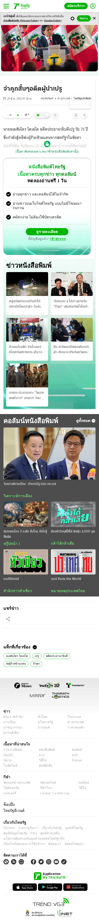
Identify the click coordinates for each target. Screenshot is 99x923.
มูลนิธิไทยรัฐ (69, 819)
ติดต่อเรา (49, 835)
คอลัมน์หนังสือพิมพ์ (29, 411)
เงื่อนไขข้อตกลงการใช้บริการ (21, 835)
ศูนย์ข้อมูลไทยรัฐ (13, 825)
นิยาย (7, 752)
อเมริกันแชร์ (11, 570)
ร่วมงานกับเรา (26, 819)
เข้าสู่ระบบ (79, 227)
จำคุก (9, 655)
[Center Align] (94, 18)
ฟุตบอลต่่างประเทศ (15, 774)
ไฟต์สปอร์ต (10, 779)
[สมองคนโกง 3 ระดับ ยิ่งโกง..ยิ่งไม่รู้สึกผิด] (25, 505)
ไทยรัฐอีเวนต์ (12, 802)
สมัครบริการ (77, 6)
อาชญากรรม (11, 719)
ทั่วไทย (41, 708)
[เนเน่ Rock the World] (73, 552)
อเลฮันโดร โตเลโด (15, 647)
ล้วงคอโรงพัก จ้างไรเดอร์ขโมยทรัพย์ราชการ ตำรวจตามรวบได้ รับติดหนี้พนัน (25, 341)
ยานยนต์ (42, 719)
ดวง (40, 746)
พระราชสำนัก (11, 708)
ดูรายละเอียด (29, 228)
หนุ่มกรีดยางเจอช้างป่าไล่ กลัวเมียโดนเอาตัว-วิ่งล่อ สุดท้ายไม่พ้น (25, 295)
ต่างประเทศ (65, 98)
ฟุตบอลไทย (44, 774)
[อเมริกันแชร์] (25, 552)
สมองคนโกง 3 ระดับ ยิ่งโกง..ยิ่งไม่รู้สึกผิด (25, 525)
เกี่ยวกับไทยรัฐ (48, 819)
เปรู (34, 647)
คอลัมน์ (74, 741)
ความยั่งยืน (10, 724)
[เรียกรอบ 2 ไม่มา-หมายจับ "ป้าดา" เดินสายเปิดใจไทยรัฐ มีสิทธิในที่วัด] (72, 274)
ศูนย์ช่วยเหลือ (45, 825)
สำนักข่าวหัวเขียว (15, 582)
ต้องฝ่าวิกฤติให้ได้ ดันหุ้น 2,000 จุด (73, 522)
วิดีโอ (41, 752)
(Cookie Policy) (52, 20)
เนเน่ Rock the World (66, 570)
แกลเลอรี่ (9, 785)
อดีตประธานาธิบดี (53, 647)
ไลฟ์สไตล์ (9, 757)
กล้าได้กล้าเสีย (61, 534)
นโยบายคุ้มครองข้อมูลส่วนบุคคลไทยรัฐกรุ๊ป (30, 830)
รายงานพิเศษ (11, 741)
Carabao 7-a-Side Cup (53, 785)
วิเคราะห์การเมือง (16, 487)
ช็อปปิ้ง (8, 796)
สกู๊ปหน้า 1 (11, 534)
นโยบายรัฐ (43, 714)
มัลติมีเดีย (44, 757)
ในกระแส (72, 708)
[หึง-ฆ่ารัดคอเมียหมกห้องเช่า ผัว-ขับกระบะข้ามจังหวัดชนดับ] (72, 320)
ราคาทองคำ (74, 719)
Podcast (76, 752)
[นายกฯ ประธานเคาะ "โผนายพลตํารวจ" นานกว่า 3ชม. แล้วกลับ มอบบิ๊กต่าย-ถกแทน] (27, 366)
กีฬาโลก (42, 779)
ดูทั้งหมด (83, 411)
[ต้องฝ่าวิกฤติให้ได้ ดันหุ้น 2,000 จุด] (73, 505)
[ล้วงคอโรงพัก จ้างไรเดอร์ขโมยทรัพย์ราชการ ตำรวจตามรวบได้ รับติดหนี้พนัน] (27, 320)
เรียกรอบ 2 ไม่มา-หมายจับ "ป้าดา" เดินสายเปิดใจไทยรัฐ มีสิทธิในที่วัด (71, 295)
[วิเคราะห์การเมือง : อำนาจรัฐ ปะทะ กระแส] (49, 444)
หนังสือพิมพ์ (48, 98)
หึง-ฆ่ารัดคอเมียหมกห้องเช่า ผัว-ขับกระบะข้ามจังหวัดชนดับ (71, 341)
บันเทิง (7, 746)
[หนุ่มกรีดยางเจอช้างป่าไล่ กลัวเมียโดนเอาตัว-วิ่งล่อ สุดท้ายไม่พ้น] (27, 274)
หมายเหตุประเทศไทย (65, 582)
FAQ (30, 825)
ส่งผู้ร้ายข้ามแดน (80, 647)
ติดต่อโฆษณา (66, 835)
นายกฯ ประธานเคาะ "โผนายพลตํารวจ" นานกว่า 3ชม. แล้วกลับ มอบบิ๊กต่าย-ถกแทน (26, 386)
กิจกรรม (8, 819)
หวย (73, 746)
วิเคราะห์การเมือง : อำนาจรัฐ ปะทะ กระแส (29, 475)
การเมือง (9, 714)
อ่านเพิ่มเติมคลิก (21, 20)
